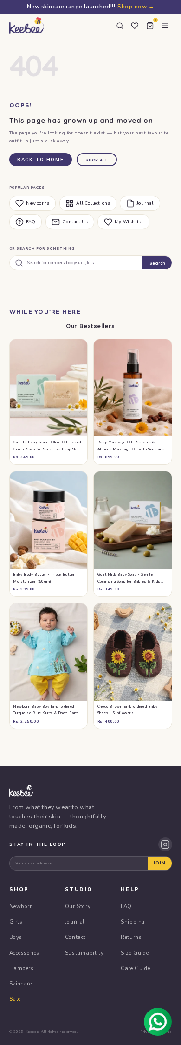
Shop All (96, 159)
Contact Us (75, 222)
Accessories (24, 953)
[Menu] (165, 26)
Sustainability (84, 953)
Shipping (133, 921)
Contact (75, 937)
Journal (145, 203)
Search (157, 263)
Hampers (21, 968)
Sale (15, 999)
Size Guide (135, 953)
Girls (16, 921)
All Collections (93, 203)
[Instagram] (165, 844)
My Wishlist (129, 222)
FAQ (31, 222)
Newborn (21, 906)
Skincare (20, 983)
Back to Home (40, 159)
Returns (131, 937)
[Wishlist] (135, 26)
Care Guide (135, 968)
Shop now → (135, 6)
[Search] (120, 26)
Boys (15, 937)
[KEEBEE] (26, 25)
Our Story (77, 906)
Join (159, 863)
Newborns (38, 203)
